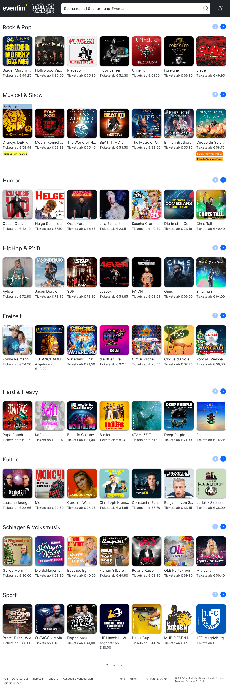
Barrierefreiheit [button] (12, 683)
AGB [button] (5, 678)
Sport (10, 595)
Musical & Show (23, 95)
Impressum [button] (38, 678)
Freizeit (12, 316)
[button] (223, 26)
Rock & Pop (17, 27)
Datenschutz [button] (20, 678)
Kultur (10, 459)
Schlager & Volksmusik (31, 527)
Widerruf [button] (54, 678)
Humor (11, 180)
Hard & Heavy (20, 392)
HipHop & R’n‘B (21, 248)
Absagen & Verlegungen (78, 678)
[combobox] (131, 8)
